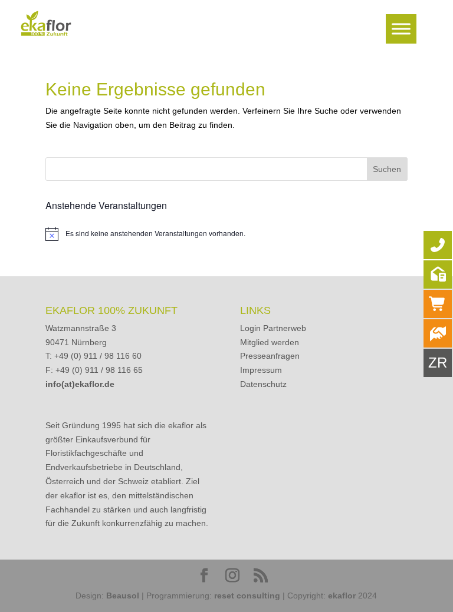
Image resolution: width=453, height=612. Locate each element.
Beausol (122, 595)
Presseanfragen (270, 355)
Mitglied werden (269, 342)
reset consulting (247, 595)
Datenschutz (263, 384)
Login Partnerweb (273, 328)
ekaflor (342, 595)
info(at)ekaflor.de (79, 384)
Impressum (261, 370)
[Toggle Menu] (401, 28)
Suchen (387, 169)
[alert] (226, 234)
